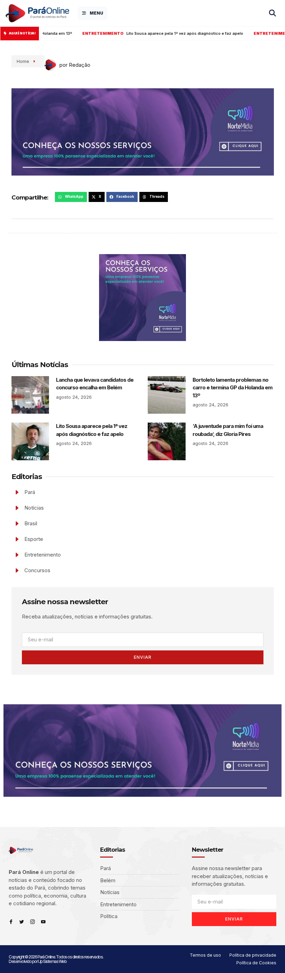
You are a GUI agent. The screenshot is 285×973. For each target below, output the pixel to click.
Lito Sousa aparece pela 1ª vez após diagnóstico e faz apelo (145, 33)
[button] (71, 197)
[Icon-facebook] (11, 921)
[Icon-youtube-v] (43, 921)
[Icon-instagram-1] (32, 921)
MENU (96, 13)
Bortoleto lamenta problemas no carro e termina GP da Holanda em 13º (232, 387)
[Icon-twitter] (21, 921)
